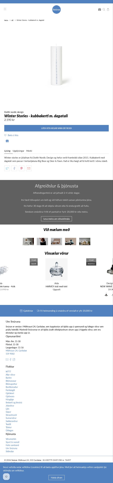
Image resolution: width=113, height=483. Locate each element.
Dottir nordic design (14, 112)
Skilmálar (10, 451)
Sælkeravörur (12, 421)
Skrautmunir (11, 415)
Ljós (7, 408)
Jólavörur (10, 405)
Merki (29, 150)
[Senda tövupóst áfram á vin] (29, 168)
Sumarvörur (11, 418)
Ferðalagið (10, 390)
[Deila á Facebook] (14, 168)
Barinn (9, 377)
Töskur (9, 427)
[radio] (106, 295)
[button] (11, 135)
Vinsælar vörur (56, 253)
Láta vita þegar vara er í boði (56, 128)
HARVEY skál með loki (56, 286)
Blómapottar (11, 384)
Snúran (14, 460)
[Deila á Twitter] (7, 168)
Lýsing (7, 150)
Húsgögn (10, 399)
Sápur (8, 412)
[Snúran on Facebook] (10, 360)
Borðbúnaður (12, 387)
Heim (6, 20)
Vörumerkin (11, 439)
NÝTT (8, 371)
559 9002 (10, 353)
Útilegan (9, 430)
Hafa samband (12, 445)
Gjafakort (10, 393)
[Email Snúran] (7, 360)
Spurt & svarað (12, 442)
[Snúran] (56, 9)
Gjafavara (10, 396)
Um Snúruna (11, 448)
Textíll (8, 424)
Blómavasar (11, 381)
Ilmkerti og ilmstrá (14, 402)
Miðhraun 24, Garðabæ (16, 350)
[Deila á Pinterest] (21, 168)
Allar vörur (10, 374)
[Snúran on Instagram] (14, 360)
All (12, 20)
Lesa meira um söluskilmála (56, 218)
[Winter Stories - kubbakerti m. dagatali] (56, 64)
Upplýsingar (18, 150)
